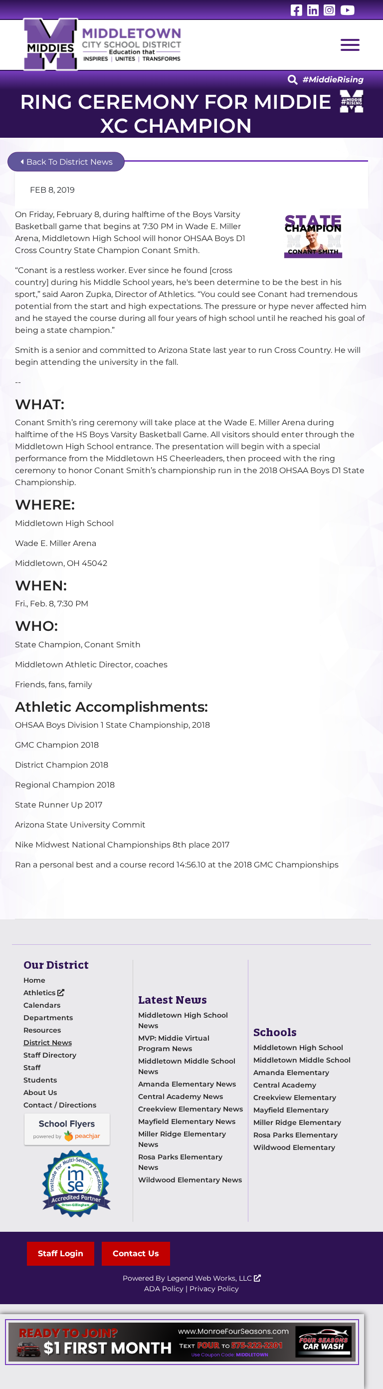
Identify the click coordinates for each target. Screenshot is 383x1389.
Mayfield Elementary (291, 1110)
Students (40, 1080)
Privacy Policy (214, 1288)
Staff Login (60, 1253)
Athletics (40, 992)
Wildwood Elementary (294, 1147)
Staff (31, 1067)
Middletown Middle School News (186, 1066)
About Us (40, 1092)
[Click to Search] (293, 80)
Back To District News (68, 162)
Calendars (41, 1005)
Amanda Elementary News (187, 1084)
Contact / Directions (59, 1105)
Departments (48, 1017)
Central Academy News (180, 1096)
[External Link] (182, 1342)
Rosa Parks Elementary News (180, 1162)
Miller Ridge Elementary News (182, 1139)
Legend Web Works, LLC (210, 1278)
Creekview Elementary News (190, 1109)
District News (47, 1042)
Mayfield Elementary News (186, 1121)
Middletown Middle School (302, 1060)
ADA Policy (164, 1288)
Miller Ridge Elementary (297, 1122)
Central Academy (284, 1085)
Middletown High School (298, 1047)
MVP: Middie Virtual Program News (173, 1043)
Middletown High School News (183, 1020)
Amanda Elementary (291, 1072)
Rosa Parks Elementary (295, 1134)
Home (34, 980)
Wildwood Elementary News (190, 1179)
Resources (42, 1030)
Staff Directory (49, 1055)
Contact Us (136, 1253)
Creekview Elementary (294, 1097)
